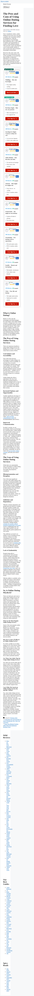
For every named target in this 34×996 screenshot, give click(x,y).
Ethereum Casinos (8, 911)
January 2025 (8, 990)
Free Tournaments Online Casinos (9, 765)
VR (7, 953)
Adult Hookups (8, 888)
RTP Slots (7, 935)
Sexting (8, 949)
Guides (8, 920)
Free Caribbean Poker (9, 776)
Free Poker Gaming (8, 754)
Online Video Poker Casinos (8, 835)
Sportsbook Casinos (9, 951)
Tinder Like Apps (8, 868)
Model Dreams (7, 4)
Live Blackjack (9, 927)
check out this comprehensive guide (8, 417)
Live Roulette (8, 930)
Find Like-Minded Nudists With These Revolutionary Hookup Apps (10, 725)
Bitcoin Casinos (8, 897)
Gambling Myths (9, 917)
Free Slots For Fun (7, 821)
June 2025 (7, 984)
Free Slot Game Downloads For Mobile (9, 828)
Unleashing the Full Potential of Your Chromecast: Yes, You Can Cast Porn (12, 721)
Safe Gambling (9, 938)
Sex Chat (7, 944)
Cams (7, 899)
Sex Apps (7, 941)
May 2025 (7, 987)
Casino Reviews (8, 904)
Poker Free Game (8, 750)
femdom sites (17, 542)
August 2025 (8, 981)
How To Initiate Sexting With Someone (8, 862)
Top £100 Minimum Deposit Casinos (8, 854)
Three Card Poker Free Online (8, 788)
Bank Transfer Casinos (8, 893)
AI (7, 890)
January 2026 (8, 972)
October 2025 (8, 975)
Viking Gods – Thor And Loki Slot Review (8, 806)
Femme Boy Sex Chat (9, 568)
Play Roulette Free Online (8, 759)
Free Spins (7, 914)
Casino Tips (8, 907)
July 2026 (7, 969)
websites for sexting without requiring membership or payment (12, 524)
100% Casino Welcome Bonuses (8, 771)
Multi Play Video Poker (8, 841)
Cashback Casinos (8, 901)
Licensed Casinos (8, 925)
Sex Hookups (8, 947)
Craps (7, 909)
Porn (7, 933)
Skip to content (4, 1)
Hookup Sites (13, 718)
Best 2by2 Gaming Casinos (8, 815)
